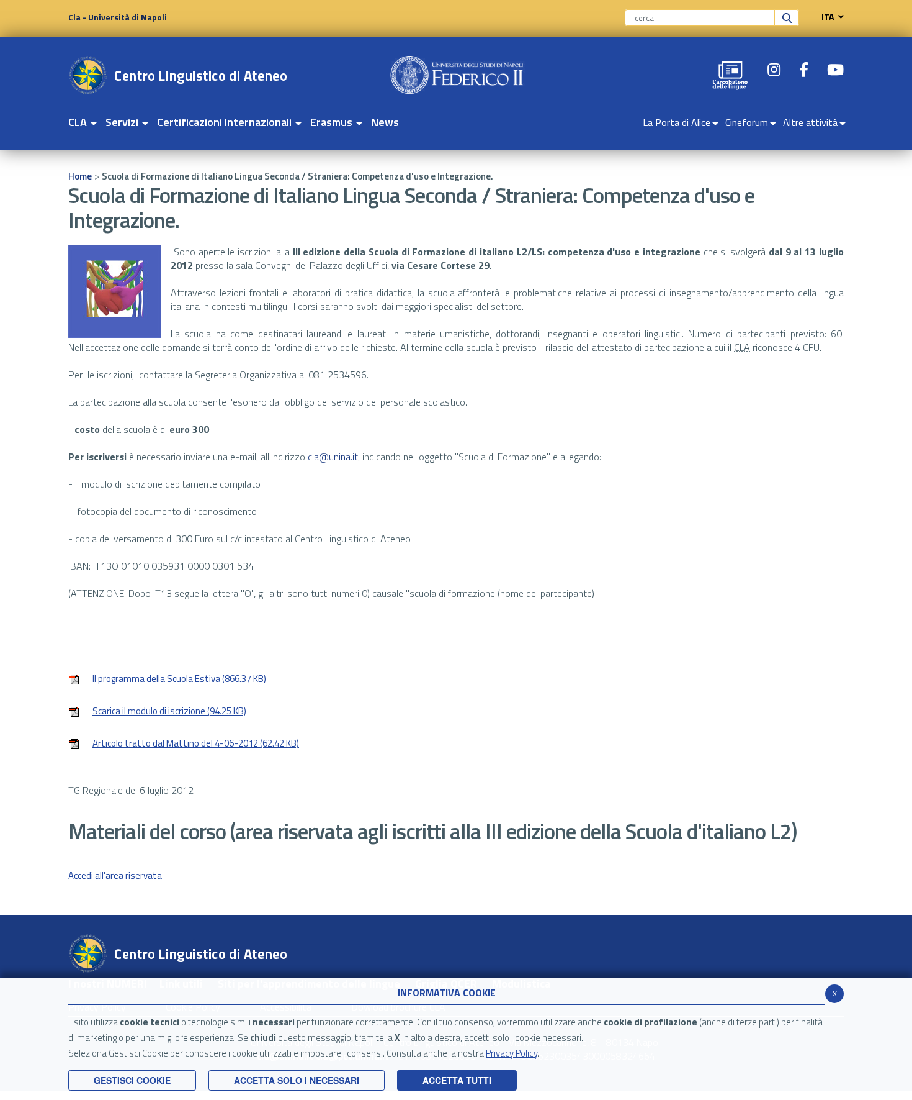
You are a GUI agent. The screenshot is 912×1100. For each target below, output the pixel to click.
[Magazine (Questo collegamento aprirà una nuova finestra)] (730, 75)
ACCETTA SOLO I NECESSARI (296, 1080)
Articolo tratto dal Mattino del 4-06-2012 (195, 744)
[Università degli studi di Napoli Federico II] (457, 75)
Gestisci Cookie (132, 1080)
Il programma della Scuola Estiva (179, 680)
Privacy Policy (511, 1053)
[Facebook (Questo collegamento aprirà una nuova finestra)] (803, 70)
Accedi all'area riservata (115, 875)
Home (80, 176)
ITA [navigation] (827, 17)
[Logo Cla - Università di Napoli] (178, 74)
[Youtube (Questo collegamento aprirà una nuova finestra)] (835, 70)
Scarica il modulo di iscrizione (169, 712)
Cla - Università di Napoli (117, 17)
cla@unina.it (333, 456)
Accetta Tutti (456, 1080)
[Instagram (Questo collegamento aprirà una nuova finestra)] (773, 70)
